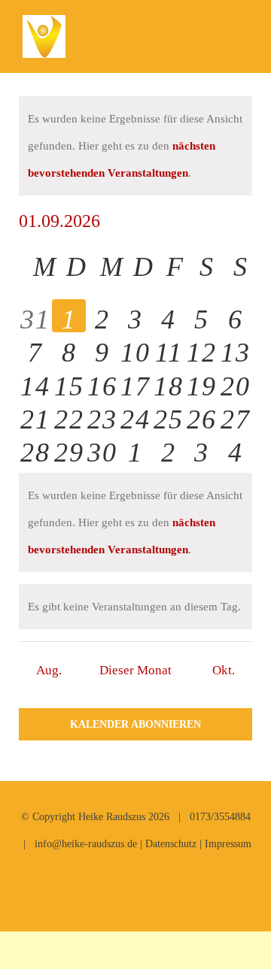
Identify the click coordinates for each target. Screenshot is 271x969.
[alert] (135, 145)
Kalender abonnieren (135, 724)
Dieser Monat (135, 670)
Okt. (223, 670)
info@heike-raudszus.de (86, 843)
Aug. (49, 670)
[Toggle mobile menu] (242, 38)
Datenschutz (170, 843)
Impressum (228, 843)
